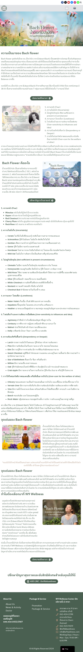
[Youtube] (68, 2)
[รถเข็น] (74, 8)
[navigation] (67, 649)
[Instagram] (75, 2)
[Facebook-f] (62, 2)
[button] (80, 2)
